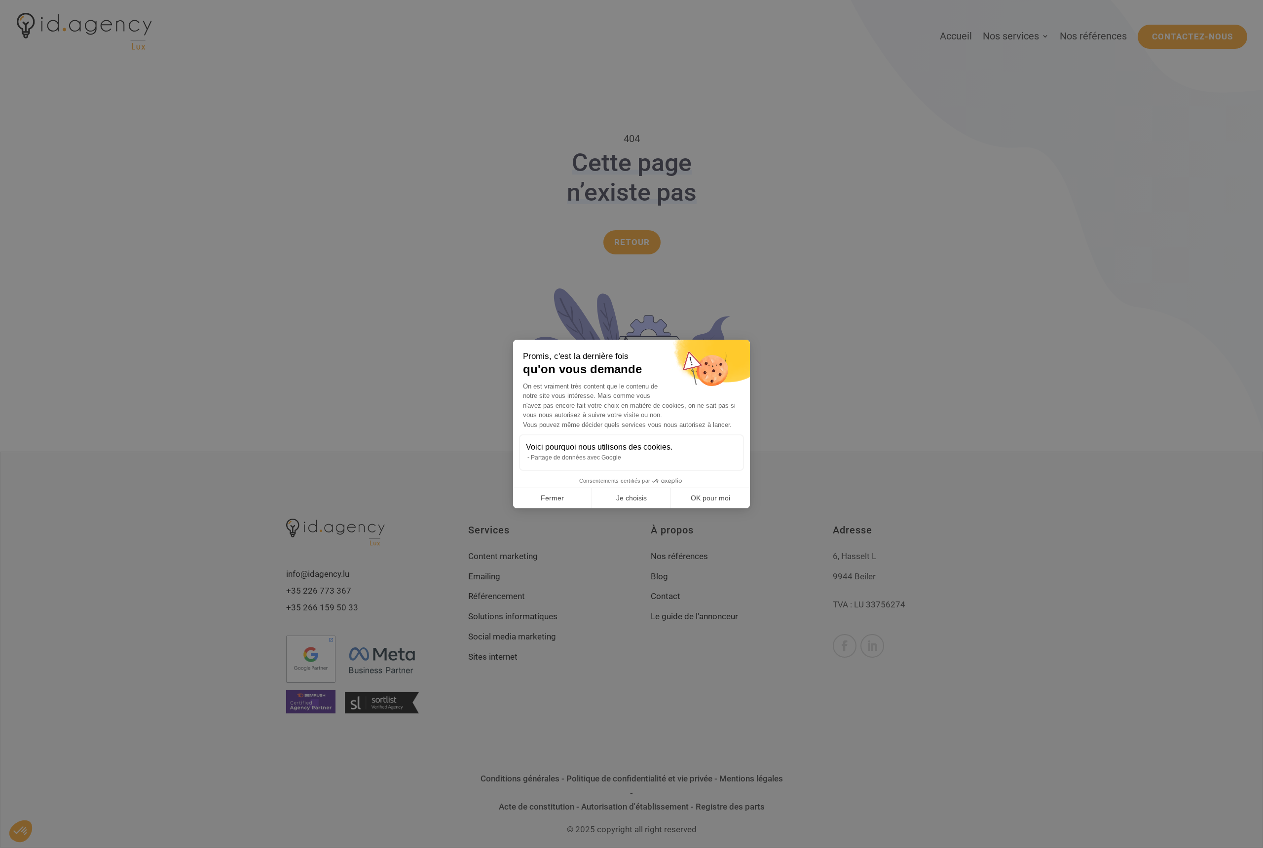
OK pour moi (710, 498)
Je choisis (631, 498)
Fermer (552, 498)
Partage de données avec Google (576, 457)
